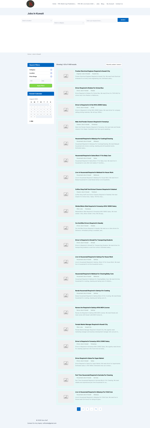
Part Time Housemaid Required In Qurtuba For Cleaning (94, 375)
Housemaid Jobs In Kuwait (84, 141)
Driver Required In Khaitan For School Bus (89, 88)
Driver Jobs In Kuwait (82, 90)
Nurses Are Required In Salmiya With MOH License (92, 307)
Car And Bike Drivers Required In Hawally (89, 223)
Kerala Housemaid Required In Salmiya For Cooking (92, 290)
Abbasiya (96, 141)
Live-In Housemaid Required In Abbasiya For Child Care (94, 392)
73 (96, 409)
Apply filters (41, 85)
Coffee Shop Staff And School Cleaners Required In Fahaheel (96, 189)
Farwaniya (94, 124)
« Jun (31, 121)
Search (123, 20)
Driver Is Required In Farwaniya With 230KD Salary (92, 341)
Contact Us (119, 4)
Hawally (93, 225)
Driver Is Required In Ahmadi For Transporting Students (94, 240)
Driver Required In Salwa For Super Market (89, 358)
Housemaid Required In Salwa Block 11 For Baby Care (93, 155)
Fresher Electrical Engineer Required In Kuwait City (92, 71)
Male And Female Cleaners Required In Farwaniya (92, 122)
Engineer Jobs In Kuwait (83, 74)
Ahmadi (93, 242)
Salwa (95, 158)
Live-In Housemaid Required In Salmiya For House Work (94, 257)
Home (54, 4)
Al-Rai (92, 107)
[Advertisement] (75, 41)
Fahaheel (94, 192)
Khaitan (93, 90)
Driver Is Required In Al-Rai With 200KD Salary (91, 105)
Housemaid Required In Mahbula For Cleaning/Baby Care (94, 274)
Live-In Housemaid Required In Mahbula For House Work (94, 172)
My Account (110, 4)
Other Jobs (80, 209)
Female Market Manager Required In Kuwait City (91, 324)
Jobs (97, 4)
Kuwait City (95, 74)
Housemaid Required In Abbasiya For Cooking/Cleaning (94, 138)
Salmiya (96, 259)
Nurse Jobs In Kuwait (82, 310)
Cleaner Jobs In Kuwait (83, 124)
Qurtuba (96, 377)
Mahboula (96, 175)
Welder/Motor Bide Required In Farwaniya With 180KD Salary (96, 206)
